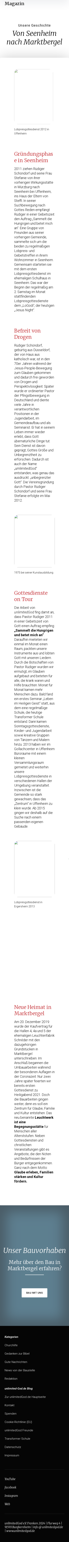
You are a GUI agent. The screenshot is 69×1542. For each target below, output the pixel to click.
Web (7, 1504)
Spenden (10, 1413)
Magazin (14, 3)
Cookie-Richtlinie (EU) (18, 1422)
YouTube (10, 1479)
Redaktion (11, 1378)
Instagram (11, 1496)
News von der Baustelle (20, 1370)
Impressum (12, 1455)
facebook (10, 1487)
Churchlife (11, 1345)
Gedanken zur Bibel (17, 1353)
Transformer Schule (17, 1438)
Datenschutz (13, 1447)
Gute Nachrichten (16, 1362)
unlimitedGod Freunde (19, 1430)
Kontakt (9, 1405)
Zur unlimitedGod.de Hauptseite (25, 1397)
